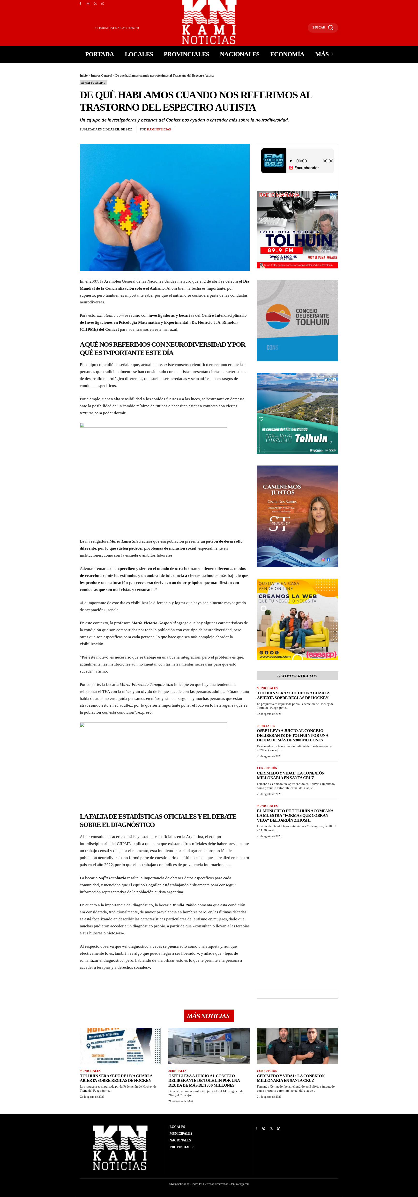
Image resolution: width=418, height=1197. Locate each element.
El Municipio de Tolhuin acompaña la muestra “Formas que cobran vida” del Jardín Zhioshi (295, 816)
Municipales (267, 688)
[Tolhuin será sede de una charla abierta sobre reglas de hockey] (120, 1046)
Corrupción (267, 768)
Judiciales (266, 726)
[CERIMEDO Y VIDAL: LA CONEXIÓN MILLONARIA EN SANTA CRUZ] (297, 1046)
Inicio (84, 75)
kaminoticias (159, 129)
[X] (95, 3)
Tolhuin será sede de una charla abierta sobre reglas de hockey (293, 695)
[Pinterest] (206, 130)
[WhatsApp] (102, 3)
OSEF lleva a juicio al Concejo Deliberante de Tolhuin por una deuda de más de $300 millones (292, 735)
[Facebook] (80, 3)
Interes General (101, 75)
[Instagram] (87, 3)
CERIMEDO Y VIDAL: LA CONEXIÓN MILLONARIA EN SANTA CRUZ (291, 775)
